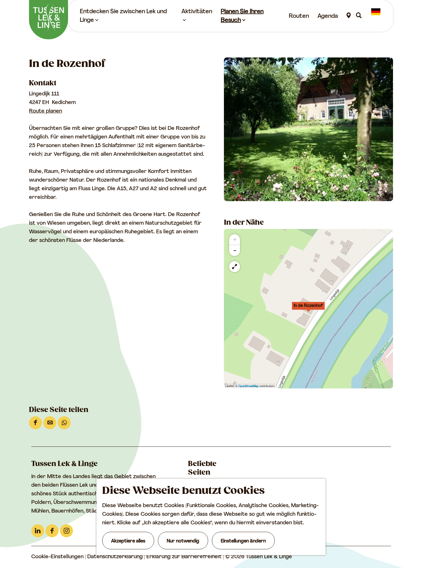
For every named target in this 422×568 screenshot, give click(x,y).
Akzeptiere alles (128, 541)
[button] (308, 308)
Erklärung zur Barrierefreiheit (184, 557)
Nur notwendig (183, 541)
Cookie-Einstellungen (57, 557)
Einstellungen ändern (243, 541)
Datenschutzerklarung (115, 557)
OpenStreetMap (248, 386)
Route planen (45, 111)
